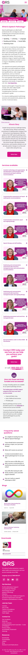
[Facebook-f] (4, 579)
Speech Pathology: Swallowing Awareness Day (11, 528)
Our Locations (6, 619)
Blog (3, 643)
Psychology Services (8, 590)
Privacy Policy (6, 628)
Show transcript (5, 122)
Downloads (5, 638)
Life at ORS (5, 607)
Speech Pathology (7, 592)
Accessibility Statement (9, 629)
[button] (14, 113)
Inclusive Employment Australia (11, 597)
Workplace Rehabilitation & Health (12, 599)
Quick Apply (5, 613)
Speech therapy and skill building (12, 243)
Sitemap (4, 631)
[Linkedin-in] (8, 579)
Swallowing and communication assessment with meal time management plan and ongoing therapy (14, 293)
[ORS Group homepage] (14, 563)
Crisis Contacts (6, 623)
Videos (4, 641)
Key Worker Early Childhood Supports (13, 596)
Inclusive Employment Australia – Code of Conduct (14, 625)
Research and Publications (10, 645)
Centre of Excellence (8, 609)
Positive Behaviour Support (10, 587)
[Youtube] (12, 579)
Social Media (6, 639)
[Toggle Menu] (26, 2)
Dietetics (4, 594)
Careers (4, 606)
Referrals (5, 621)
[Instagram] (17, 579)
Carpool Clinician (7, 611)
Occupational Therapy (9, 589)
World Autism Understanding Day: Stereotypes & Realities (12, 504)
